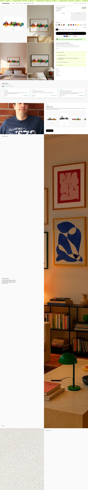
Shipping (57, 68)
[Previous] (43, 100)
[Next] (44, 100)
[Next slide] (85, 22)
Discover (3, 425)
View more (57, 48)
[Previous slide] (84, 22)
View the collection (49, 130)
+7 (77, 36)
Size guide (84, 27)
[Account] (81, 3)
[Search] (79, 3)
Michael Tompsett (59, 8)
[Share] (85, 8)
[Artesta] (7, 3)
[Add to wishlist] (83, 8)
